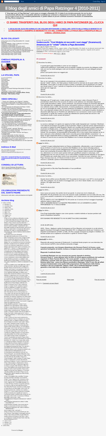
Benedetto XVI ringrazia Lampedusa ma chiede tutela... (18, 296)
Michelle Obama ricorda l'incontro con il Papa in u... (17, 267)
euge (40, 143)
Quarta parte (4, 83)
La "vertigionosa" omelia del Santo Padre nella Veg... (17, 417)
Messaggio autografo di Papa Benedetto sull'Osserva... (18, 227)
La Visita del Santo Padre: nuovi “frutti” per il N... (16, 331)
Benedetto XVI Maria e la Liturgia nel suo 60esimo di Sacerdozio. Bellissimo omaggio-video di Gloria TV (16, 119)
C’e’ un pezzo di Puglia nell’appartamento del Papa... (17, 278)
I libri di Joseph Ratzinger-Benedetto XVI (12, 167)
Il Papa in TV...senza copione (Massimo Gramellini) (17, 391)
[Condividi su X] (61, 54)
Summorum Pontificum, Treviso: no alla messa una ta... (18, 361)
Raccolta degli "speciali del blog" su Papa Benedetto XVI (17, 50)
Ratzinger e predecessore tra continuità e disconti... (17, 243)
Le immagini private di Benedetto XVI (12, 121)
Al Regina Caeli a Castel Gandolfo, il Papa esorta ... (17, 368)
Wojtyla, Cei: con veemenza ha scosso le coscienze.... (18, 242)
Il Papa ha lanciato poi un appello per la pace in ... (16, 392)
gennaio (6, 424)
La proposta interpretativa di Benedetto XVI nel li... (16, 270)
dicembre (6, 204)
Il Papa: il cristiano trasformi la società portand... (16, 308)
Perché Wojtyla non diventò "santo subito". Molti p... (17, 321)
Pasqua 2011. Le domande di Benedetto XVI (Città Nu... (18, 338)
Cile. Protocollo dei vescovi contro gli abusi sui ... (16, 291)
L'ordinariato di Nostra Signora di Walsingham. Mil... (17, 294)
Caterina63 (42, 239)
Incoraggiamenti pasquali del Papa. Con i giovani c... (17, 346)
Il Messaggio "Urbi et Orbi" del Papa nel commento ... (17, 328)
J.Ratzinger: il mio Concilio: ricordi (10, 91)
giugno (6, 213)
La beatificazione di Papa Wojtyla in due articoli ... (16, 251)
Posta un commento (41, 276)
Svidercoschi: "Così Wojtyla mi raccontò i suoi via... (17, 240)
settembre (7, 209)
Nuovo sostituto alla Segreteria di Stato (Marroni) (16, 239)
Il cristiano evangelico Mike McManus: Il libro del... (16, 365)
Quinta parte (4, 84)
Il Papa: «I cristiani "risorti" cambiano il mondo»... (16, 285)
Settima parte (5, 87)
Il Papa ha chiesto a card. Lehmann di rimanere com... (17, 349)
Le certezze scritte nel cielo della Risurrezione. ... (16, 385)
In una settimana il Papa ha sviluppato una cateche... (17, 318)
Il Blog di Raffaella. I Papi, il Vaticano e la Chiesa (15, 43)
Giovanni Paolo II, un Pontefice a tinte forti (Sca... (16, 288)
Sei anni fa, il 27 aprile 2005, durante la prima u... (16, 329)
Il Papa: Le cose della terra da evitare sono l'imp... (16, 307)
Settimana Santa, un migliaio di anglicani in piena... (16, 320)
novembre (7, 206)
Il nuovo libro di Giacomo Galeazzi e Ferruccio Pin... (17, 273)
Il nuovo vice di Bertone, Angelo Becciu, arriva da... (17, 245)
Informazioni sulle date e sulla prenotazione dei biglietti (16, 195)
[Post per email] (54, 53)
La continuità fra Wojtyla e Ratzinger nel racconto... (17, 341)
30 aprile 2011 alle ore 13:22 (48, 162)
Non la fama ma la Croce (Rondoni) (13, 234)
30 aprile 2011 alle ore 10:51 (48, 118)
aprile (5, 216)
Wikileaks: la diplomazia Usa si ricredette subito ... (16, 275)
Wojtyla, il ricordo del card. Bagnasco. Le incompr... (17, 370)
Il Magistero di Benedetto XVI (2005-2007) (13, 46)
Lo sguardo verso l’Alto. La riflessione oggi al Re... (16, 364)
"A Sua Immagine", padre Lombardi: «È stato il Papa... (17, 358)
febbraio (6, 422)
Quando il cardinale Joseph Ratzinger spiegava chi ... (17, 224)
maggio (6, 215)
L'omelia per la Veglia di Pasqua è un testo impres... (17, 332)
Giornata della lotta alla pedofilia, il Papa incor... (15, 356)
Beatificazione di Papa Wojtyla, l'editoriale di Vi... (16, 282)
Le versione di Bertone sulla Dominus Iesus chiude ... (17, 299)
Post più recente (41, 279)
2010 (4, 425)
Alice (40, 210)
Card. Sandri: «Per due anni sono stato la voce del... (17, 293)
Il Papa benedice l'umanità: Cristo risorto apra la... (16, 404)
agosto (6, 210)
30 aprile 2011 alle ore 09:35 (48, 94)
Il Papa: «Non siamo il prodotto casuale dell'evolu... (16, 414)
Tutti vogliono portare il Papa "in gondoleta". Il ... (16, 335)
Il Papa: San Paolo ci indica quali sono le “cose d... (16, 313)
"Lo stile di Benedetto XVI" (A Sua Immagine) (14, 123)
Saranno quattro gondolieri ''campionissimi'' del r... (16, 225)
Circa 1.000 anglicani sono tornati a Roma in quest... (17, 367)
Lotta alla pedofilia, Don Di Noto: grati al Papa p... (16, 334)
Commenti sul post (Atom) (50, 283)
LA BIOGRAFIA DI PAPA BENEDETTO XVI (14, 350)
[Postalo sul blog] (59, 54)
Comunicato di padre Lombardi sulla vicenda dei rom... (17, 394)
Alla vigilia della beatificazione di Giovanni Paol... (16, 236)
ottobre (6, 207)
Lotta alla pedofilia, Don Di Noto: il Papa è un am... (16, 371)
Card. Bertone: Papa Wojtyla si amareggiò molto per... (17, 413)
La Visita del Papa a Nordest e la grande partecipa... (17, 383)
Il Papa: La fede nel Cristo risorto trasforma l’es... (16, 317)
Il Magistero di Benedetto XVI (9, 45)
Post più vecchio (100, 279)
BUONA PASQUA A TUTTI (10, 419)
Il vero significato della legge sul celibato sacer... (16, 272)
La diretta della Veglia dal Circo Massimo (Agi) (15, 219)
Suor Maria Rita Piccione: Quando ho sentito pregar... (17, 386)
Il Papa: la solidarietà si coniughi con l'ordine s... (16, 287)
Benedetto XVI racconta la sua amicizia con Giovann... (17, 279)
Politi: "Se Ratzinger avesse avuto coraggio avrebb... (17, 237)
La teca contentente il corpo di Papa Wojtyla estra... (17, 255)
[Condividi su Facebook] (63, 54)
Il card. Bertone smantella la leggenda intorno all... (16, 380)
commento (39, 51)
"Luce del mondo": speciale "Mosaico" (12, 128)
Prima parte (4, 79)
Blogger (21, 430)
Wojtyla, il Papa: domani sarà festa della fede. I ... (16, 222)
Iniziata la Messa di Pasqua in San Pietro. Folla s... (16, 416)
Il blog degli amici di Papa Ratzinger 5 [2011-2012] (15, 47)
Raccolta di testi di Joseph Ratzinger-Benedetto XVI (15, 49)
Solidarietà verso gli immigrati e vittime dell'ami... (16, 305)
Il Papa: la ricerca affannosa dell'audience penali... (16, 218)
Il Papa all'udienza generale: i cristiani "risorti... (15, 304)
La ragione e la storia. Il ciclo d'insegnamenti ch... (16, 344)
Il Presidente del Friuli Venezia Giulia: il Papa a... (16, 347)
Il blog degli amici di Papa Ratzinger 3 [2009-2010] (15, 51)
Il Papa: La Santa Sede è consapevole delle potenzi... (17, 228)
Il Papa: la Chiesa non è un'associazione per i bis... (17, 411)
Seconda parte (5, 80)
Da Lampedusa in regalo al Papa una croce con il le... (17, 298)
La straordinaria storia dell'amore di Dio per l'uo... (16, 352)
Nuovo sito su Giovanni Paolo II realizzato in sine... (17, 249)
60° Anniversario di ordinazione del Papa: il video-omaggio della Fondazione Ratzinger (15, 107)
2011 (4, 203)
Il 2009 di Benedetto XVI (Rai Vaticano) (13, 135)
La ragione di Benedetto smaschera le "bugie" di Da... (17, 355)
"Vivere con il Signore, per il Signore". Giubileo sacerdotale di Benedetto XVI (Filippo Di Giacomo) (15, 102)
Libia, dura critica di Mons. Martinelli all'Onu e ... (16, 290)
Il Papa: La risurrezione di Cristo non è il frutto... (16, 406)
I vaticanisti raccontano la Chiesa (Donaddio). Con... (17, 281)
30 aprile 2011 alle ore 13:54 (48, 173)
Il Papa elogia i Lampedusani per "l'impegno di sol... (17, 310)
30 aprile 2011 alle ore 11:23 (47, 140)
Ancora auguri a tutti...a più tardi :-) (12, 410)
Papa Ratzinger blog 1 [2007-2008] (11, 54)
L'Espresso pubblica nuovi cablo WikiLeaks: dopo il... (17, 264)
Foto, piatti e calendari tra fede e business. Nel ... (16, 323)
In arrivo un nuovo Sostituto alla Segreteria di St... (16, 254)
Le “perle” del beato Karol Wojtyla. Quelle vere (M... (17, 221)
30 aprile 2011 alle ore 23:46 (48, 236)
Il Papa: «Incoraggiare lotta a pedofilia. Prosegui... (16, 376)
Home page (70, 279)
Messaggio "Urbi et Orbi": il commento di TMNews (16, 395)
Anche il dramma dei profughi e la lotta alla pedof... (16, 325)
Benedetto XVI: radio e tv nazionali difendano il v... (16, 230)
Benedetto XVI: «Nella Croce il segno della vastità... (17, 340)
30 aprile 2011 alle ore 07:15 (48, 75)
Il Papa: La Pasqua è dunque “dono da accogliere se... (17, 311)
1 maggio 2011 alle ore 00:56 (48, 273)
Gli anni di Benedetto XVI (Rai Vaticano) (13, 136)
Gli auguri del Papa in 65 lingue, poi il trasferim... (16, 377)
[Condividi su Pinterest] (65, 54)
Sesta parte (4, 85)
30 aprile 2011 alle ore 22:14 (48, 207)
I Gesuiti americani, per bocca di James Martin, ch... (17, 276)
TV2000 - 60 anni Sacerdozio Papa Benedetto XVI (16, 109)
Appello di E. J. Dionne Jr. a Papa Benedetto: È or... (17, 248)
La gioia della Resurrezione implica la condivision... (16, 343)
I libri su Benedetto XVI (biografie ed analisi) (13, 168)
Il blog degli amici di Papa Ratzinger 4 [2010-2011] (52, 8)
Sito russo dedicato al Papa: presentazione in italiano (17, 124)
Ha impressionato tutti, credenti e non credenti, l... (16, 389)
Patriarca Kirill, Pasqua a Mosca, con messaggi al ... (17, 326)
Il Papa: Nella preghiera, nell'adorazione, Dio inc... (16, 362)
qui (41, 46)
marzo (6, 420)
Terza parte (4, 81)
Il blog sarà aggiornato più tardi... (12, 302)
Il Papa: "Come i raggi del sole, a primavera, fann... (16, 379)
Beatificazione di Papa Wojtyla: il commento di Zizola (17, 260)
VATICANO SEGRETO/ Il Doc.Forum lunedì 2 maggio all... (18, 301)
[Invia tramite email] (57, 54)
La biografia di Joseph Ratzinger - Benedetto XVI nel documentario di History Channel (16, 130)
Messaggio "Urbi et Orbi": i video (12, 397)
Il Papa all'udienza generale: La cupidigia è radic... (16, 258)
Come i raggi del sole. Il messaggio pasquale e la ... (17, 382)
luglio (5, 212)
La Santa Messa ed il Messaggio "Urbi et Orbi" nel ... (17, 388)
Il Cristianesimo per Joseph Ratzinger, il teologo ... (16, 252)
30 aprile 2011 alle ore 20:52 (48, 187)
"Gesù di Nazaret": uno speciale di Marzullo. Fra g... (17, 353)
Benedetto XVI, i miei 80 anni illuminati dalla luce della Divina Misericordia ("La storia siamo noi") (17, 138)
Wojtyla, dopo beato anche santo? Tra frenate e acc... (17, 246)
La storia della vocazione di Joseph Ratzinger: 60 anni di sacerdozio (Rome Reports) (17, 111)
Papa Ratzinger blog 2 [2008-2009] (11, 53)
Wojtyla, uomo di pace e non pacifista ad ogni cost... (17, 269)
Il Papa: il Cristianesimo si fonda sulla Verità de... (16, 359)
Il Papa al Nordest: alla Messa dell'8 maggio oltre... (16, 266)
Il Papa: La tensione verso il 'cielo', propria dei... (16, 284)
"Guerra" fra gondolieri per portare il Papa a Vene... (17, 337)
